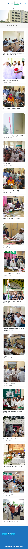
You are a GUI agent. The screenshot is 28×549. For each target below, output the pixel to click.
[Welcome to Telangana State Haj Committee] (14, 3)
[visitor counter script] (8, 534)
